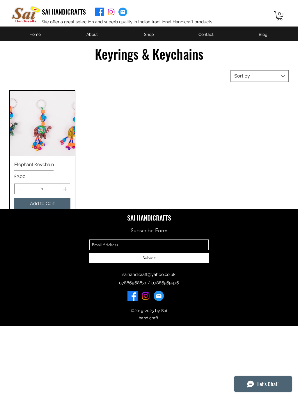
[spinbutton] (42, 189)
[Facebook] (99, 12)
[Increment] (65, 189)
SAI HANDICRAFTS (64, 11)
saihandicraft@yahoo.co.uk (148, 274)
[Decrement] (18, 189)
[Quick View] (42, 123)
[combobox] (259, 76)
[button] (279, 15)
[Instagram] (111, 12)
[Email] (122, 12)
